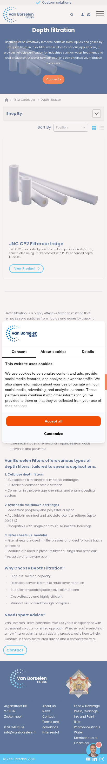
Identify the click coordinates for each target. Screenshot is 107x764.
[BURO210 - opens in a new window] (82, 333)
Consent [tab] (19, 352)
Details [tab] (88, 352)
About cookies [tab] (53, 352)
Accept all (53, 421)
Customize (53, 434)
